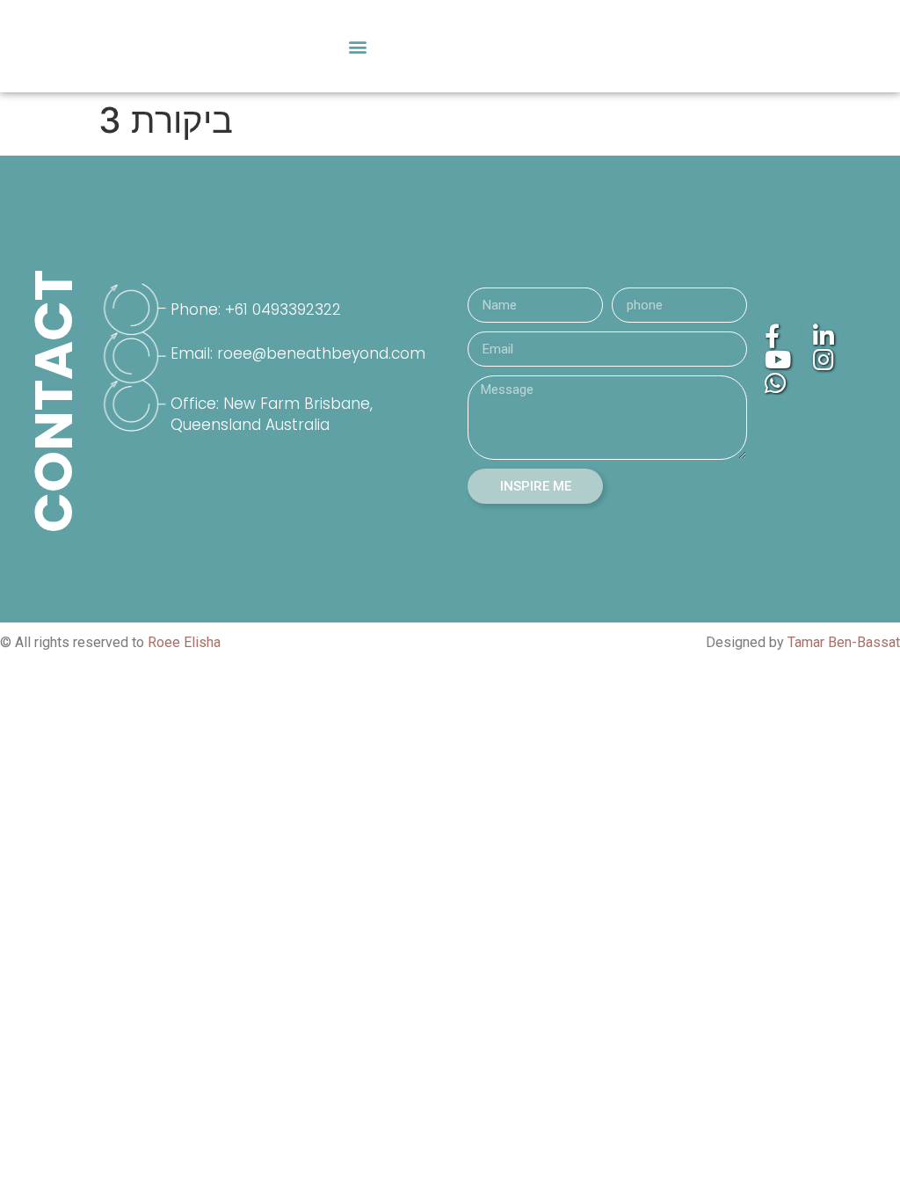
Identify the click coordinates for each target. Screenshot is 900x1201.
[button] (357, 46)
